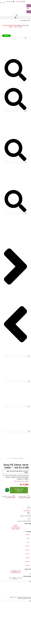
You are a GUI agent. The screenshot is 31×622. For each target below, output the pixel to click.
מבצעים (27, 565)
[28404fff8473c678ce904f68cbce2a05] (15, 213)
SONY (15, 481)
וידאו (28, 542)
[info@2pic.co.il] (29, 508)
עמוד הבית (25, 25)
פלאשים (27, 546)
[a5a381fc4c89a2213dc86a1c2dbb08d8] (15, 162)
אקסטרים (27, 561)
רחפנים (27, 553)
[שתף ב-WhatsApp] (7, 490)
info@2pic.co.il (27, 510)
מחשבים (27, 557)
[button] (15, 17)
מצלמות (27, 534)
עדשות (19, 25)
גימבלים (27, 550)
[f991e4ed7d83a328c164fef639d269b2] (15, 111)
